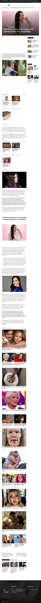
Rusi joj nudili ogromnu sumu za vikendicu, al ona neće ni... (35, 51)
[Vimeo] (35, 2)
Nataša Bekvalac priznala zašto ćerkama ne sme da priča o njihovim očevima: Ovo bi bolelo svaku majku (21, 555)
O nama (28, 0)
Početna (11, 0)
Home (3, 9)
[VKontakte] (36, 2)
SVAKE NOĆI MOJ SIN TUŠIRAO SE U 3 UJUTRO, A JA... (35, 41)
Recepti (30, 7)
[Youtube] (38, 2)
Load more (33, 60)
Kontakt (25, 0)
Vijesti (11, 7)
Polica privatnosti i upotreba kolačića (18, 0)
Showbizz (14, 7)
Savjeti (33, 7)
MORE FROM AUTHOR (13, 559)
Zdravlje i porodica (25, 7)
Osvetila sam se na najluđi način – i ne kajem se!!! (35, 56)
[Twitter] (33, 2)
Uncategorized (7, 9)
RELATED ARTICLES (6, 559)
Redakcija (5, 33)
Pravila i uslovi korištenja (33, 0)
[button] (38, 7)
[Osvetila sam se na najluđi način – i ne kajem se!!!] (30, 56)
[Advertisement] (14, 45)
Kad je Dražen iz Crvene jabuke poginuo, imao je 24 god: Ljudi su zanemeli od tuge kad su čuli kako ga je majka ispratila (7, 555)
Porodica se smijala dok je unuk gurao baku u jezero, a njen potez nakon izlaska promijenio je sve (5, 569)
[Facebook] (31, 2)
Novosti (7, 7)
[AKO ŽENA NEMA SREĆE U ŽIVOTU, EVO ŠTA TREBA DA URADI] (22, 564)
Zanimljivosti (19, 7)
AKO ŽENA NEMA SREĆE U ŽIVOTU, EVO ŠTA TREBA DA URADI (22, 568)
